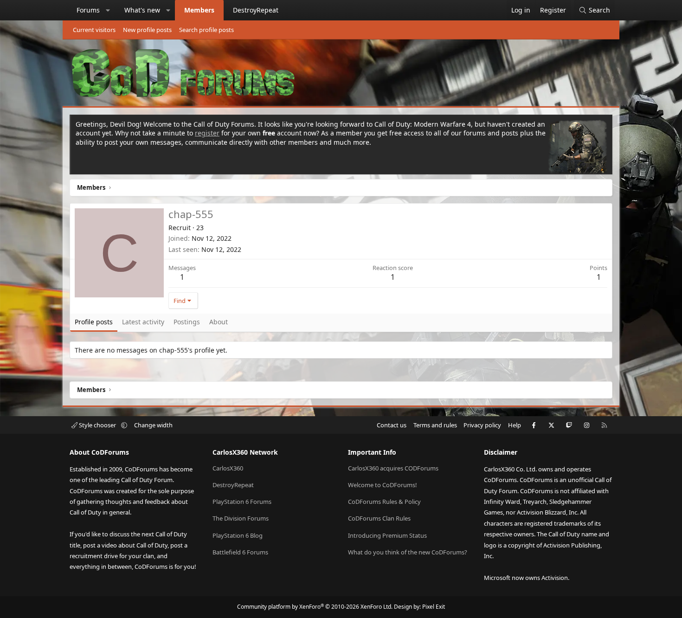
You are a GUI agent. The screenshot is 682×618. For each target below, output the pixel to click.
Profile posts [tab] (94, 321)
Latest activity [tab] (143, 321)
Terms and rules (435, 425)
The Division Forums (240, 518)
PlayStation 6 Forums (241, 501)
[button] (108, 10)
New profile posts (147, 30)
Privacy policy (482, 425)
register (207, 133)
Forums (88, 10)
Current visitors (94, 30)
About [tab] (218, 321)
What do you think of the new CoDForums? (407, 552)
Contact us (391, 425)
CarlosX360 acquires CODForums (393, 468)
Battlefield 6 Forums (240, 552)
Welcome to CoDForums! (382, 485)
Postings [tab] (187, 321)
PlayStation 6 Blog (237, 535)
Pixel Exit (433, 607)
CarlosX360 (227, 468)
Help (514, 425)
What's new (142, 10)
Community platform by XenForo (314, 607)
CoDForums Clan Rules (379, 518)
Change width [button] (153, 425)
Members (199, 10)
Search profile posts (206, 30)
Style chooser (97, 425)
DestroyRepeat (255, 10)
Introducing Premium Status (387, 535)
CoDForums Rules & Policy (384, 501)
